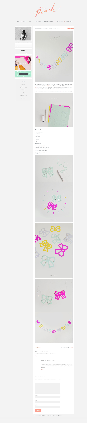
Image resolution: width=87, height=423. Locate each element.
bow (63, 347)
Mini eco (23, 90)
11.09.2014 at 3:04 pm (44, 351)
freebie (65, 347)
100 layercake (23, 86)
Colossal (23, 84)
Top (84, 420)
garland (68, 347)
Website (36, 405)
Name (36, 395)
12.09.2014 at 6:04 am (50, 360)
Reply (36, 355)
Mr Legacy (23, 98)
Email (36, 400)
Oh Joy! (23, 92)
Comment (36, 381)
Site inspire (23, 89)
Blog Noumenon (23, 97)
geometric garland (60, 91)
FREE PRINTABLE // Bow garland (47, 29)
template (41, 145)
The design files (23, 93)
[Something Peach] (44, 10)
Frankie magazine (23, 95)
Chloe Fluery (49, 85)
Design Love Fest (23, 87)
